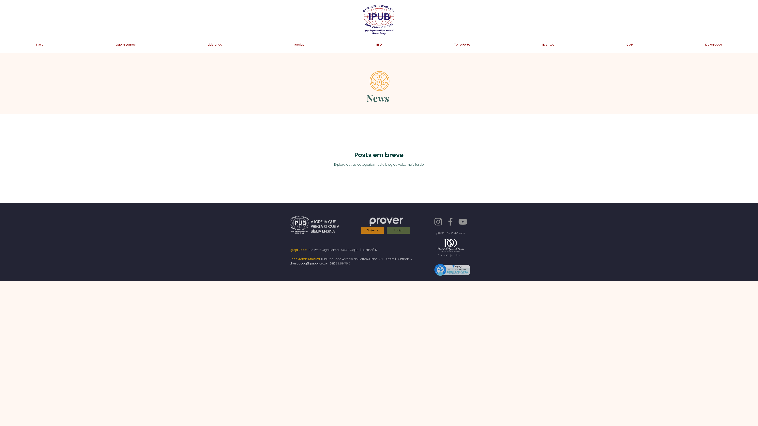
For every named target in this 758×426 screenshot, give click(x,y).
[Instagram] (438, 222)
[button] (215, 44)
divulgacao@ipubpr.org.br (309, 261)
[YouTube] (463, 222)
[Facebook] (450, 222)
